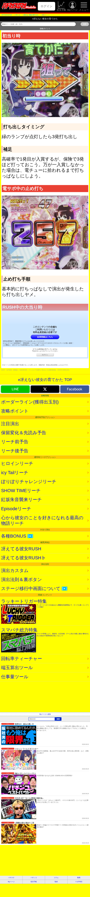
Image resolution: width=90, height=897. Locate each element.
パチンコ (34, 877)
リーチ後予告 (14, 450)
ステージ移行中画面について (33, 588)
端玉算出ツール (17, 667)
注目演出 (10, 423)
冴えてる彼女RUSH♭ (23, 557)
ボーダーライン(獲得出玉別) (30, 401)
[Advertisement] (45, 696)
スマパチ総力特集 (45, 632)
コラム (56, 877)
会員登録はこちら (45, 337)
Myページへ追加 (45, 714)
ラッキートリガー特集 (45, 603)
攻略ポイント (15, 410)
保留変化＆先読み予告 (23, 432)
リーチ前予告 (14, 441)
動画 (78, 877)
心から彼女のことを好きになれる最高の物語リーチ (42, 520)
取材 (56, 882)
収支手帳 (61, 10)
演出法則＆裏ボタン (21, 579)
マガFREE (78, 882)
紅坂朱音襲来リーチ (21, 499)
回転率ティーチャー (21, 658)
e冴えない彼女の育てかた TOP (45, 379)
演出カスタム (15, 570)
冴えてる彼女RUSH (21, 548)
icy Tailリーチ (14, 472)
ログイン (46, 6)
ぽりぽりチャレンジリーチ (28, 481)
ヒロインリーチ (17, 463)
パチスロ (11, 877)
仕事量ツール (14, 676)
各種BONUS (16, 536)
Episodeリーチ (16, 508)
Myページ (72, 10)
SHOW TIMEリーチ (21, 490)
